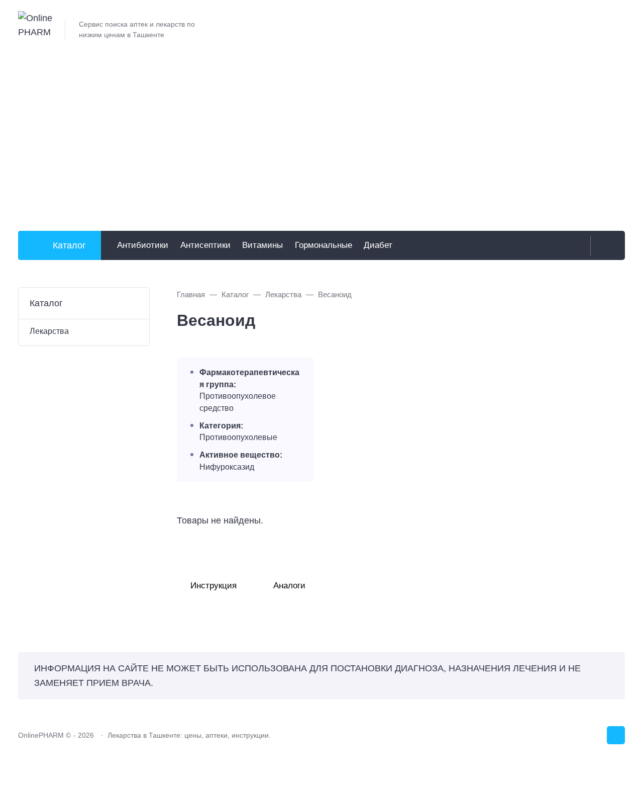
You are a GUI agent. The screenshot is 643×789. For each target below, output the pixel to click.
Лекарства (49, 330)
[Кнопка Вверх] (616, 735)
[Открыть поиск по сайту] (605, 246)
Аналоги (289, 585)
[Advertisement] (321, 137)
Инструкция (213, 585)
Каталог (69, 245)
